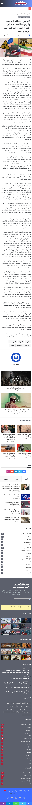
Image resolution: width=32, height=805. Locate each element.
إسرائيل (18, 703)
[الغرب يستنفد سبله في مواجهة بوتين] (25, 497)
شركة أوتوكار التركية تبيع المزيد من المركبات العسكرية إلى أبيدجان (9, 455)
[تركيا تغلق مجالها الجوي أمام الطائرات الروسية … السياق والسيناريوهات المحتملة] (26, 632)
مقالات (19, 17)
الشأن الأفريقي (20, 706)
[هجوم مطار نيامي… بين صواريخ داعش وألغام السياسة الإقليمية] (6, 645)
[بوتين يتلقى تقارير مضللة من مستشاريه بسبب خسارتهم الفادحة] (26, 626)
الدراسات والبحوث (25, 533)
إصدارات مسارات (25, 559)
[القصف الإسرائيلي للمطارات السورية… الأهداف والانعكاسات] (25, 520)
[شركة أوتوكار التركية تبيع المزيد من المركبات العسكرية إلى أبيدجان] (8, 448)
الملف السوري (27, 709)
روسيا (19, 345)
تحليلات (28, 539)
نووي (11, 345)
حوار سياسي (9, 709)
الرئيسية (27, 14)
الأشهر (27, 479)
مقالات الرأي (26, 547)
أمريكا (23, 703)
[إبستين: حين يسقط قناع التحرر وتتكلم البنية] (16, 645)
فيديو (28, 561)
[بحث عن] (30, 4)
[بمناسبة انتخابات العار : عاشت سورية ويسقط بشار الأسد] (16, 632)
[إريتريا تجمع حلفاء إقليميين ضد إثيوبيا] (24, 428)
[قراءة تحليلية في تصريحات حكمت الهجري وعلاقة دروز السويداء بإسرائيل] (16, 657)
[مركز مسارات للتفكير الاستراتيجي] (21, 3)
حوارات (28, 564)
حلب (16, 709)
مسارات (26, 35)
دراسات (28, 556)
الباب (8, 703)
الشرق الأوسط (12, 706)
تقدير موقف (27, 542)
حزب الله (12, 342)
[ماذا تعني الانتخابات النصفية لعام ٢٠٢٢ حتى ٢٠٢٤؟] (25, 512)
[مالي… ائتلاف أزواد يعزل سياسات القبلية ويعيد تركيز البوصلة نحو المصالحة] (26, 657)
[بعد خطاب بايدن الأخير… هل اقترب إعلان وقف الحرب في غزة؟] (26, 620)
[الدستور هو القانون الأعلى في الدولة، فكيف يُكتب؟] (25, 504)
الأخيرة (16, 479)
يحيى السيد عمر (26, 714)
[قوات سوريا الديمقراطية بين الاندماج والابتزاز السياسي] (6, 657)
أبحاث (28, 545)
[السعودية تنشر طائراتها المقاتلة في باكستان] (6, 620)
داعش (28, 711)
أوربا (27, 342)
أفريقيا (28, 703)
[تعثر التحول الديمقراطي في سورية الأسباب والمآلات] (6, 626)
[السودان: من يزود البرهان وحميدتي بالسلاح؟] (24, 448)
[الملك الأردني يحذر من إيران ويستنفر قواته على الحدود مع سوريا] (6, 632)
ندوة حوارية (6, 711)
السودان (28, 706)
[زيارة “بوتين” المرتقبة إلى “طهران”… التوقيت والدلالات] (16, 620)
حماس (26, 345)
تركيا (20, 709)
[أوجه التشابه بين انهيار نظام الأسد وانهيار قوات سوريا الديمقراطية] (6, 651)
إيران (20, 342)
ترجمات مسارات (20, 14)
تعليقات (5, 479)
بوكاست (28, 567)
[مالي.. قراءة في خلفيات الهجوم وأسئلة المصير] (26, 645)
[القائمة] (2, 4)
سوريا (18, 711)
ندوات (28, 573)
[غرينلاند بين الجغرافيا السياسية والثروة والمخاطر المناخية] (26, 651)
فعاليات (28, 570)
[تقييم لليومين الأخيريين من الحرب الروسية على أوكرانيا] (16, 626)
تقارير (28, 536)
